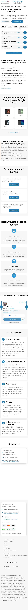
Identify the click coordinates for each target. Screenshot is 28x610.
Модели (10, 26)
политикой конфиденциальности (14, 322)
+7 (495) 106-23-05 (17, 1)
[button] (1, 306)
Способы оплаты (8, 557)
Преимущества (23, 26)
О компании (7, 548)
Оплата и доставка (8, 541)
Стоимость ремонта (8, 539)
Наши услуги (7, 553)
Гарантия (4, 26)
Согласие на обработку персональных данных (15, 555)
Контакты (6, 543)
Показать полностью (6, 88)
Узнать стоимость (18, 21)
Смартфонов (15, 566)
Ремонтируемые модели (10, 550)
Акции (15, 26)
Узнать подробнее (14, 184)
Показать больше (14, 132)
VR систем (6, 566)
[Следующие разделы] (27, 26)
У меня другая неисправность (14, 52)
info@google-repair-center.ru (11, 457)
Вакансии (6, 546)
